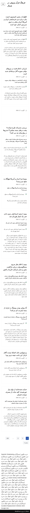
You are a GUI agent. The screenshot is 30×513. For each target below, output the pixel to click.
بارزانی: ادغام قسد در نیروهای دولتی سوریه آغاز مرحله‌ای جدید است (16, 71)
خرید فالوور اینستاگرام (21, 454)
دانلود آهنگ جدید (10, 473)
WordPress (18, 511)
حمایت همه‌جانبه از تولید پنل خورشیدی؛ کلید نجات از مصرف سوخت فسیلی (16, 392)
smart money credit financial (17, 478)
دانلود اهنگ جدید (21, 459)
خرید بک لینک (5, 475)
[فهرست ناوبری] (3, 4)
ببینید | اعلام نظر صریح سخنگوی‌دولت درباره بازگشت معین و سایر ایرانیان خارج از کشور (15, 266)
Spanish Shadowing (7, 454)
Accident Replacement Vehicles (11, 506)
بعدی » (26, 442)
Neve (27, 511)
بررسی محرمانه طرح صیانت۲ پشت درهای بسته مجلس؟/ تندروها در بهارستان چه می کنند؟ (15, 130)
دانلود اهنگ (17, 496)
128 (7, 438)
